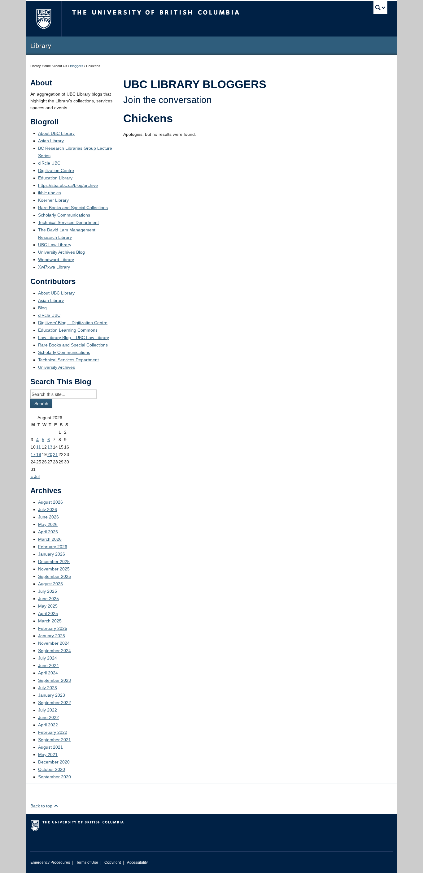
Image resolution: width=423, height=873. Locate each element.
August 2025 (50, 583)
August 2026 (50, 502)
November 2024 (54, 643)
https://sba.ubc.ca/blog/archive (68, 185)
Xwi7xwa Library (54, 266)
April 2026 (48, 531)
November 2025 (54, 568)
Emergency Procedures (50, 862)
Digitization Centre (56, 170)
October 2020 (51, 769)
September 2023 (54, 680)
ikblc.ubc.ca (49, 192)
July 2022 (47, 709)
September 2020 (54, 776)
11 (38, 447)
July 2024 (47, 658)
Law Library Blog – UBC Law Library (73, 337)
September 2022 (54, 702)
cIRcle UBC (49, 163)
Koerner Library (53, 200)
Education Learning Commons (68, 330)
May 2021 (48, 754)
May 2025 (48, 606)
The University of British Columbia (43, 19)
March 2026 (50, 539)
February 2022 (52, 732)
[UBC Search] (380, 7)
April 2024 (48, 672)
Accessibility (137, 862)
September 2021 (54, 739)
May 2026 (48, 524)
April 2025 (48, 613)
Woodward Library (56, 259)
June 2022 (48, 717)
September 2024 (54, 650)
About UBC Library (56, 133)
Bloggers (76, 66)
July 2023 (47, 687)
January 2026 (51, 554)
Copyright (112, 862)
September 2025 (54, 576)
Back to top (42, 805)
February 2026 (52, 546)
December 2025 (54, 561)
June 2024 (48, 665)
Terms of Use (87, 862)
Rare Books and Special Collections (73, 207)
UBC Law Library (54, 244)
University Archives (56, 367)
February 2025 (52, 628)
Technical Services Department (68, 222)
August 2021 (50, 747)
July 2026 (47, 509)
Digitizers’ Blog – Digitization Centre (72, 322)
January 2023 (51, 695)
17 (33, 454)
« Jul (35, 476)
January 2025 (51, 635)
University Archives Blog (61, 252)
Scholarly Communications (64, 215)
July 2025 (47, 591)
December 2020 (54, 761)
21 (55, 454)
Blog (42, 307)
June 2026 (48, 516)
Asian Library (51, 140)
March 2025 (50, 620)
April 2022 (48, 724)
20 (49, 454)
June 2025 (48, 598)
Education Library (55, 177)
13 (49, 447)
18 (38, 454)
